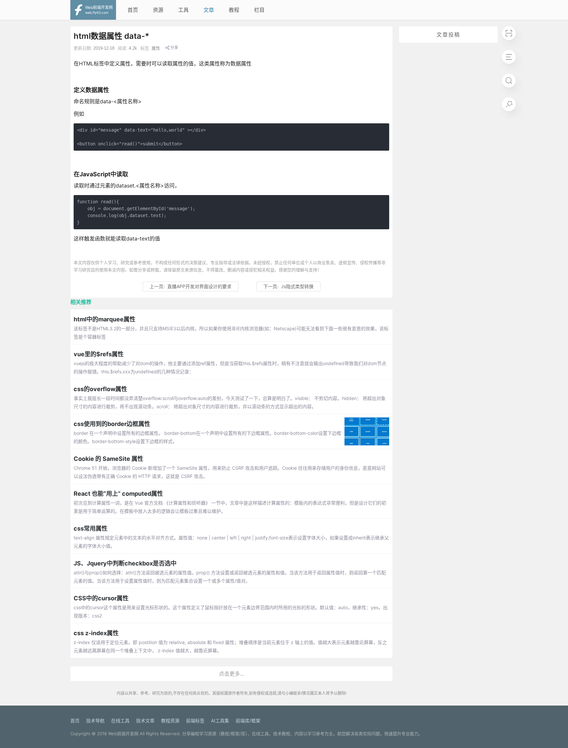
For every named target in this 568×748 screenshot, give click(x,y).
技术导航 (95, 720)
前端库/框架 (248, 720)
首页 (133, 10)
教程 (234, 10)
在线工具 (120, 720)
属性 (156, 48)
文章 (208, 10)
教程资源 (170, 720)
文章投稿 (448, 34)
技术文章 (145, 720)
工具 (183, 10)
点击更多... (231, 673)
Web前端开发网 (123, 733)
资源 (158, 10)
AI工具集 (220, 720)
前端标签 (195, 720)
